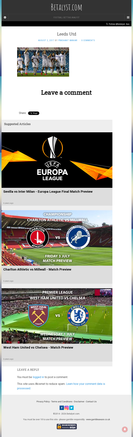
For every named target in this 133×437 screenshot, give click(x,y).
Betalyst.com (66, 7)
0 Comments (88, 40)
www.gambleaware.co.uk (98, 419)
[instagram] (66, 407)
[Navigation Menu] (128, 17)
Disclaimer (79, 401)
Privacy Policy (43, 401)
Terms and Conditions (61, 401)
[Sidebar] (5, 17)
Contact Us (91, 401)
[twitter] (71, 407)
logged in (38, 377)
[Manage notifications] (125, 429)
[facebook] (62, 407)
